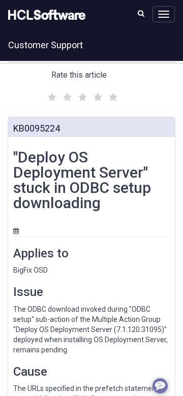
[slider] (81, 95)
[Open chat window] (160, 385)
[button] (141, 13)
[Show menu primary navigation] (163, 14)
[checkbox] (51, 94)
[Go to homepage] (44, 15)
